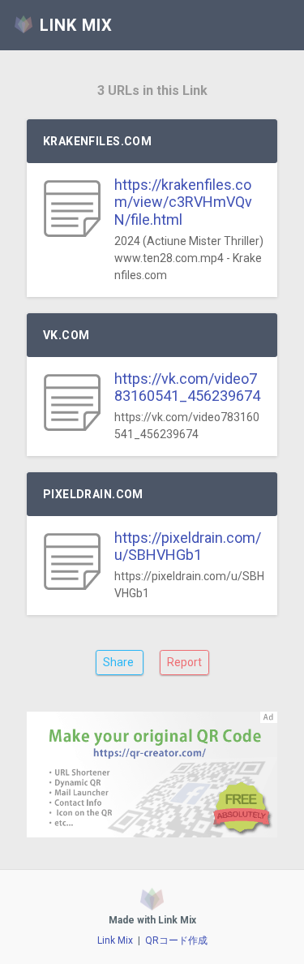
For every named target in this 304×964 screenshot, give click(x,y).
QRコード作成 (176, 940)
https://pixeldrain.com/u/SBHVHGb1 (187, 546)
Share (119, 662)
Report (184, 662)
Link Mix (115, 940)
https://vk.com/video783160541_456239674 (187, 387)
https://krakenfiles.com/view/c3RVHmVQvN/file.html (183, 202)
